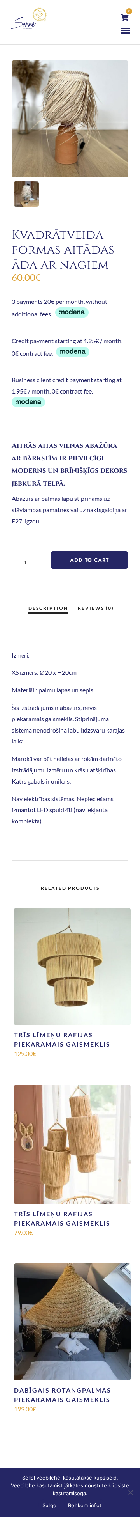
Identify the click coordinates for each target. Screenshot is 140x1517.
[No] (130, 1492)
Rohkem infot (85, 1505)
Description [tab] (48, 608)
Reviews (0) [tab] (96, 608)
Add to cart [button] (72, 1066)
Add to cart (89, 560)
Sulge (49, 1505)
